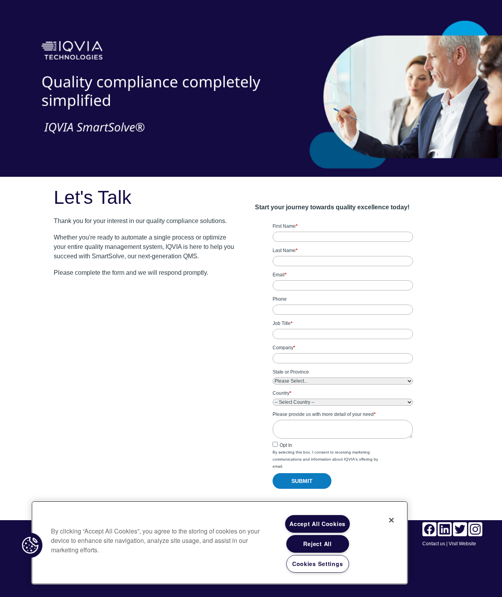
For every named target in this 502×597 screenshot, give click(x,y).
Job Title (283, 323)
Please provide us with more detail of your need (324, 414)
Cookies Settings (317, 564)
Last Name (285, 250)
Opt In (286, 445)
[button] (30, 545)
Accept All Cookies (317, 524)
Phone (280, 299)
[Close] (391, 520)
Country (282, 393)
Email (280, 275)
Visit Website (462, 543)
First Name (285, 226)
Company (284, 347)
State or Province (291, 372)
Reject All (317, 544)
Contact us (433, 543)
